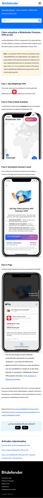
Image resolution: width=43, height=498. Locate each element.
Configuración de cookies (9, 489)
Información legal (6, 478)
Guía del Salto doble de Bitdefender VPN (16, 445)
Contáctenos (5, 486)
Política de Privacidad (8, 481)
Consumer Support (8, 10)
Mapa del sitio (5, 483)
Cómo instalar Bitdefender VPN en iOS (15, 450)
